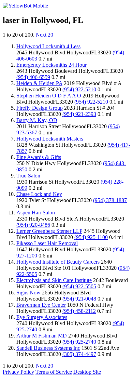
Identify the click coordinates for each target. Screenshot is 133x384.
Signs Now (28, 292)
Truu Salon (28, 175)
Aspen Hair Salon (35, 212)
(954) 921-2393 (79, 114)
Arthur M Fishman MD (41, 336)
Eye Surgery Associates (41, 317)
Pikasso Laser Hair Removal (47, 243)
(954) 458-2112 (79, 311)
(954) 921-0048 (79, 299)
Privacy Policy (18, 372)
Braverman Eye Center (41, 305)
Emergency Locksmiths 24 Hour (51, 65)
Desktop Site (87, 372)
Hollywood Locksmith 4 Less (48, 46)
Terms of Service (53, 372)
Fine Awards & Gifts (38, 157)
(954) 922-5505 (79, 286)
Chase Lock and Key (39, 194)
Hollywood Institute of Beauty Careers (58, 262)
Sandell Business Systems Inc (48, 348)
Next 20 (44, 35)
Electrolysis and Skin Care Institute (54, 280)
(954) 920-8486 (33, 225)
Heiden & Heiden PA (39, 83)
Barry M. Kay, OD (36, 120)
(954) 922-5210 (79, 89)
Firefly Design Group (39, 108)
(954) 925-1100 (91, 237)
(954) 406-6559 (33, 77)
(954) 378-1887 (110, 200)
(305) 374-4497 (79, 354)
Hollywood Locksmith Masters (49, 139)
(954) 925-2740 (79, 342)
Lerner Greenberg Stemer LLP (49, 231)
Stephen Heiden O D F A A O (48, 95)
